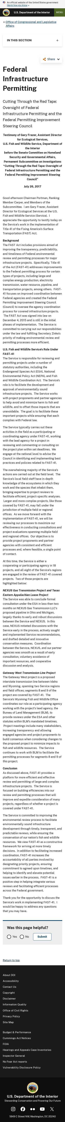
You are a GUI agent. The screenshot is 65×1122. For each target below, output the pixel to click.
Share (51, 59)
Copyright (9, 992)
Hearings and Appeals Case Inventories (27, 1049)
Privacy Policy (11, 1016)
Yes (14, 936)
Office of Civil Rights (15, 1010)
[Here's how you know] (32, 4)
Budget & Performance (17, 1032)
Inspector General (14, 1055)
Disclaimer (9, 998)
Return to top (11, 960)
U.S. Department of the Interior (32, 12)
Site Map (8, 1022)
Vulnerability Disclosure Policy (22, 1067)
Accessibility (11, 980)
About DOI (9, 975)
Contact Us (9, 986)
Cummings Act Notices (17, 1038)
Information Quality (14, 1004)
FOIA (6, 1044)
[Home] (6, 12)
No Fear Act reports (15, 1061)
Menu (59, 12)
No (27, 936)
